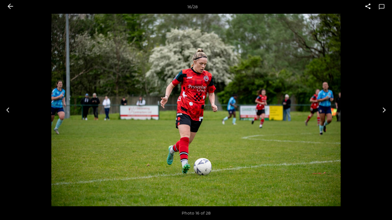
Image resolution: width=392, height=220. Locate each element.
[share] (367, 7)
